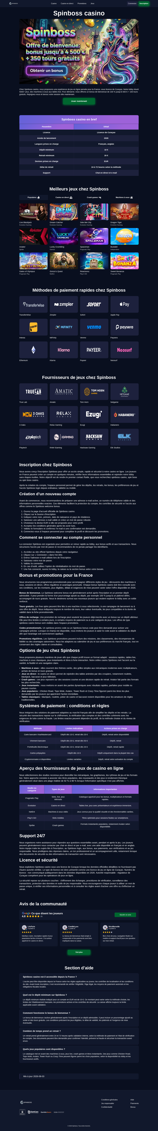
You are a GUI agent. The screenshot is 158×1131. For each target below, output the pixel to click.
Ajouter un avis (125, 915)
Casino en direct (62, 197)
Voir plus (79, 952)
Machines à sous (123, 197)
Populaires (32, 197)
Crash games (92, 197)
